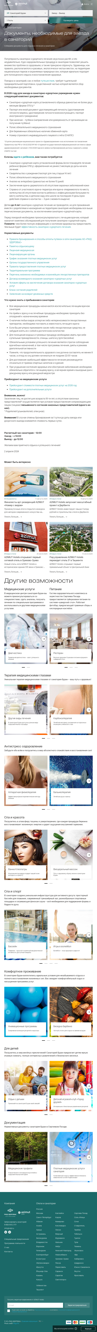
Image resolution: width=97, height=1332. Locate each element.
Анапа (39, 1225)
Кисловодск (60, 1225)
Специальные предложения (16, 1239)
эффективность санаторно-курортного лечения (46, 226)
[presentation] (8, 638)
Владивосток (42, 1242)
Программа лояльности (14, 1243)
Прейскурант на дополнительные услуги (30, 389)
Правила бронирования (19, 1311)
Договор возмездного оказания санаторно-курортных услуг (40, 278)
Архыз (39, 1230)
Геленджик (41, 1250)
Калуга (39, 1279)
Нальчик (59, 1242)
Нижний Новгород (63, 1250)
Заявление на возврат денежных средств (31, 293)
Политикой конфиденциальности (69, 1310)
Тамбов (77, 1230)
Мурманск (60, 1238)
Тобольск (78, 1234)
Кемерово (59, 1221)
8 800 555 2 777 (10, 1225)
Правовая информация (30, 1321)
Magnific (16, 1323)
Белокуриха (41, 1238)
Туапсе (77, 1238)
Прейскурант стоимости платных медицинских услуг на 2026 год (43, 385)
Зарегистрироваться (77, 1305)
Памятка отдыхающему (21, 246)
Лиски (58, 1230)
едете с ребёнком (24, 156)
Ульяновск (78, 1250)
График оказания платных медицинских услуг (33, 258)
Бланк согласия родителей (23, 289)
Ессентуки (40, 1259)
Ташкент (40, 1289)
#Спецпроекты (10, 499)
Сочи (76, 1221)
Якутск (77, 1271)
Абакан (39, 1221)
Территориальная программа (24, 270)
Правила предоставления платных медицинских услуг (37, 266)
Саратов (59, 1275)
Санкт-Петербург (43, 1217)
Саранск (59, 1271)
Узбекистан (41, 1285)
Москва (39, 1213)
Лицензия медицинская (21, 250)
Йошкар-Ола (41, 1271)
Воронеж (40, 1246)
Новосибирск (61, 1254)
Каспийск (59, 1213)
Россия (39, 1209)
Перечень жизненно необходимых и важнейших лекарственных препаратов (49, 274)
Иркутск (40, 1267)
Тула (76, 1242)
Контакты (8, 1251)
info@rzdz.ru (9, 1228)
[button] (23, 667)
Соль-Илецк (79, 1217)
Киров (58, 1217)
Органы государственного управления (29, 262)
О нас (6, 1247)
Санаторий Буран (14, 28)
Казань (39, 1275)
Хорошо (88, 1329)
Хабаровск (79, 1259)
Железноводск (42, 1263)
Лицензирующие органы (22, 254)
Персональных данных (42, 1310)
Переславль (60, 1267)
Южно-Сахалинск (82, 1267)
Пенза (58, 1263)
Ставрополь (79, 1225)
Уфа (76, 1254)
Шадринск (79, 1263)
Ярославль (79, 1275)
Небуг (57, 1246)
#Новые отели (55, 499)
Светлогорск (60, 1279)
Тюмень (77, 1246)
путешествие (47, 80)
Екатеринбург (42, 1254)
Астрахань (41, 1234)
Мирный (59, 1234)
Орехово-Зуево (62, 1259)
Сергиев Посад (80, 1213)
